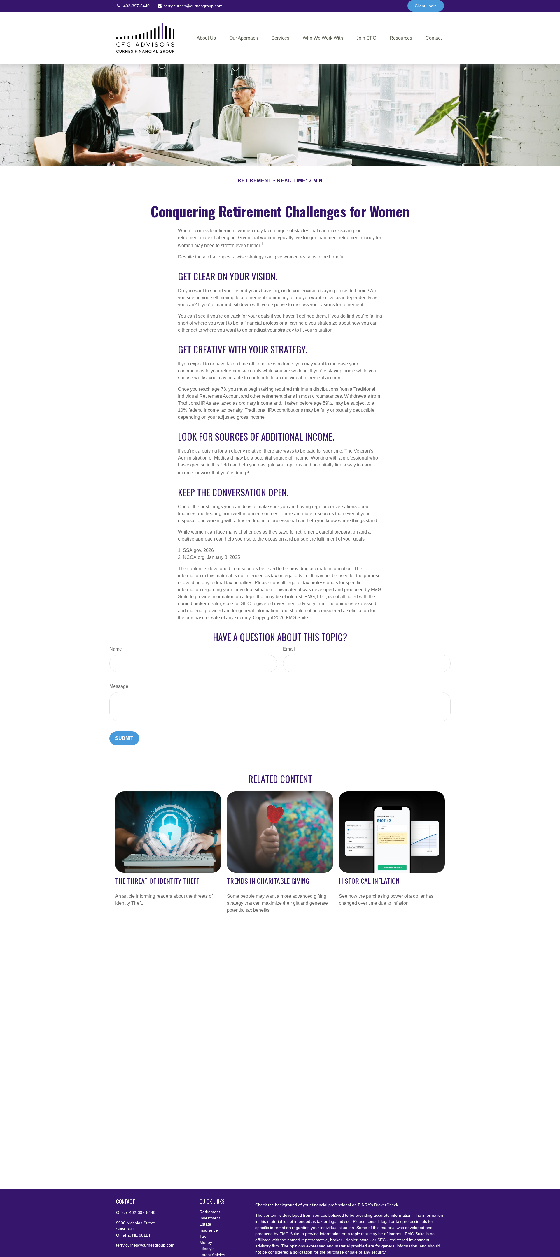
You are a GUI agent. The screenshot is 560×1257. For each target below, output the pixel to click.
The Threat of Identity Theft (157, 880)
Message (118, 686)
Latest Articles (212, 1254)
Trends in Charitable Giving (268, 880)
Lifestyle (207, 1248)
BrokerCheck (386, 1205)
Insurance (209, 1230)
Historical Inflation (369, 880)
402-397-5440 (136, 5)
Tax (203, 1236)
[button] (206, 38)
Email (289, 649)
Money (206, 1242)
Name (115, 649)
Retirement (210, 1212)
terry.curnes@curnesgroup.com (193, 5)
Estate (205, 1224)
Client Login (426, 5)
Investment (210, 1218)
